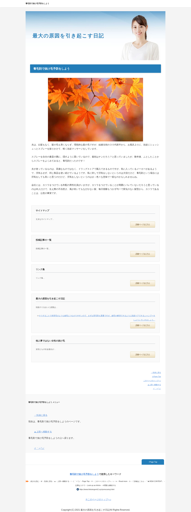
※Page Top (156, 377)
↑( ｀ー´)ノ (157, 389)
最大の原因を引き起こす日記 (68, 36)
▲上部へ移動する (154, 385)
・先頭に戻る (156, 373)
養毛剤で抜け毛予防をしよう (84, 474)
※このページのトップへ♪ (98, 499)
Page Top (153, 462)
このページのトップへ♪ (152, 381)
